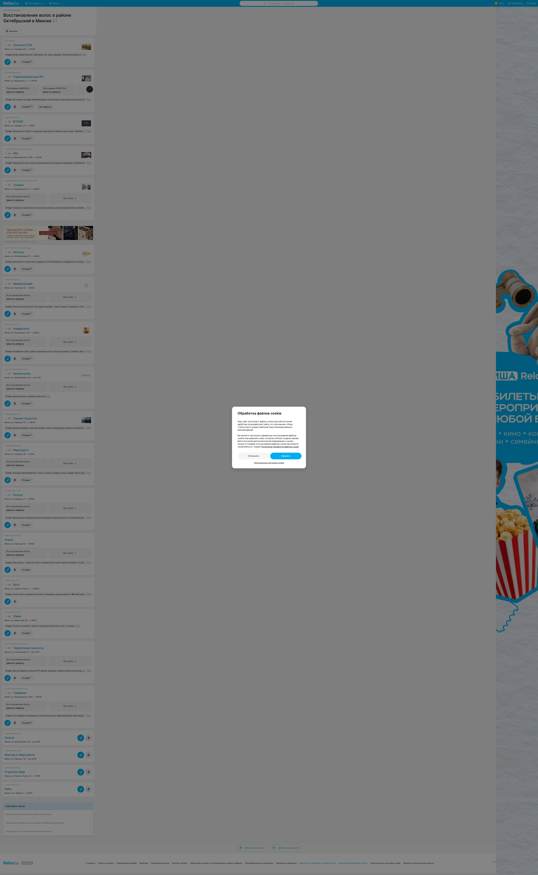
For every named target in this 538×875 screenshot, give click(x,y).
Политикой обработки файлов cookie (280, 446)
